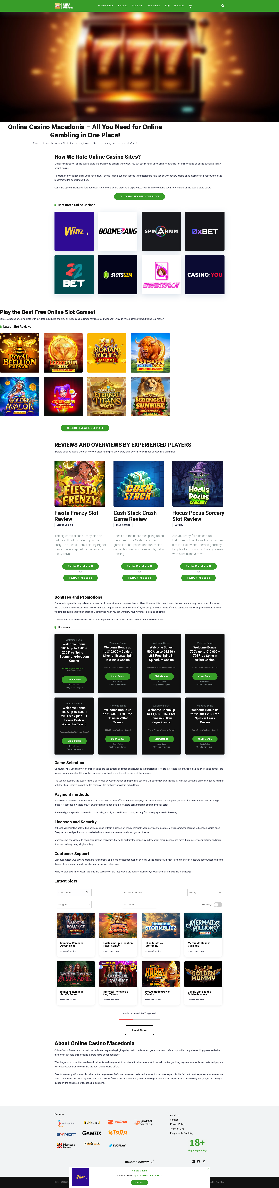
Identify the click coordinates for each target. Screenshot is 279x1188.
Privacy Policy (177, 1124)
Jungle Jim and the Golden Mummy (199, 993)
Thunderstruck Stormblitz (154, 944)
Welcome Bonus (74, 640)
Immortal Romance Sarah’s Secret (71, 993)
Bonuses (122, 5)
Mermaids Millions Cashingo (199, 944)
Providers (179, 5)
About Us (174, 1115)
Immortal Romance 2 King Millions (115, 993)
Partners (59, 1114)
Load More (139, 1030)
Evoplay (179, 524)
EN (190, 5)
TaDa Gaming (123, 524)
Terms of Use (177, 1128)
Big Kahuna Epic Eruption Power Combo (118, 944)
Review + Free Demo (80, 578)
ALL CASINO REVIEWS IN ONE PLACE (139, 196)
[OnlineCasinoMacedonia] (64, 5)
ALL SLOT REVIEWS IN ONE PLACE (85, 428)
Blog (167, 5)
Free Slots (137, 5)
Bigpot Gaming (65, 524)
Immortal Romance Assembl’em (71, 944)
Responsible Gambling (181, 1133)
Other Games (153, 5)
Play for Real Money (79, 566)
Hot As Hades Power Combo (157, 993)
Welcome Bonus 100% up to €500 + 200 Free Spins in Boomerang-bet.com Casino (74, 652)
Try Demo (75, 925)
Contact (174, 1119)
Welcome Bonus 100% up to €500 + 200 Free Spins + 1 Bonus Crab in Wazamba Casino (74, 716)
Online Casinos (105, 5)
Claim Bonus (74, 679)
